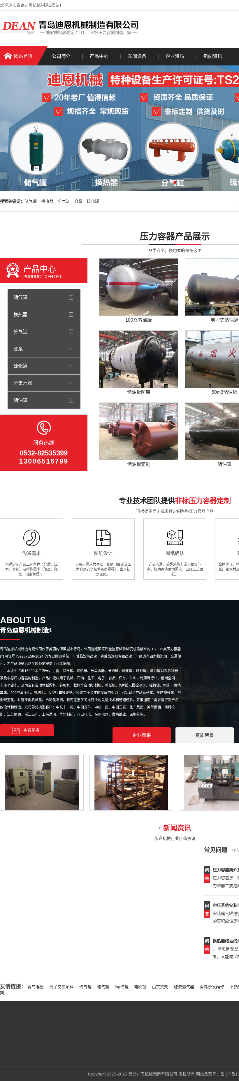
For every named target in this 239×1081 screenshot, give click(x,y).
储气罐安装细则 (31, 948)
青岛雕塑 (35, 986)
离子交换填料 (61, 986)
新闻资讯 (212, 56)
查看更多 (31, 730)
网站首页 (23, 56)
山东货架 (160, 986)
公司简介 (61, 56)
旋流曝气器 (184, 986)
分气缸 (64, 201)
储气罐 (30, 201)
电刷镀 (140, 986)
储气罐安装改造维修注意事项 (43, 960)
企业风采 (141, 735)
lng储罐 (122, 986)
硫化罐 (93, 201)
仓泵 (78, 201)
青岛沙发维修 (212, 986)
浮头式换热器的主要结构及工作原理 (122, 861)
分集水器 (22, 383)
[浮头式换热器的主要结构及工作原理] (49, 895)
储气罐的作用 (29, 936)
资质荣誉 (204, 735)
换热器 (47, 201)
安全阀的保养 (29, 924)
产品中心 (99, 56)
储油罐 (20, 400)
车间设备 (137, 56)
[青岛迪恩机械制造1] (71, 35)
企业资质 (175, 56)
